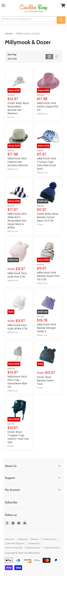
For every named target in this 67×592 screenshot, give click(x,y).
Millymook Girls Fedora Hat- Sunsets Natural (17, 162)
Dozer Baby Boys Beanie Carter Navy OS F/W (47, 217)
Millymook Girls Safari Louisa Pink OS (47, 106)
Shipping (22, 539)
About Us (9, 539)
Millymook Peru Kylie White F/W (17, 326)
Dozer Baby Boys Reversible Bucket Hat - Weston (18, 108)
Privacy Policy (49, 539)
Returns (35, 539)
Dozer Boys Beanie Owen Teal (45, 380)
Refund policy (33, 547)
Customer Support (14, 543)
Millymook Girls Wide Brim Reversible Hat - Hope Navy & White (17, 220)
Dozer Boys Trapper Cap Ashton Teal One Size (18, 437)
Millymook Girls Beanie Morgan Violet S (46, 328)
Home (9, 33)
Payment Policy (52, 547)
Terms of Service (14, 547)
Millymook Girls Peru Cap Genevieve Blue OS (17, 382)
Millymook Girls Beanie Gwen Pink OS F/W (48, 276)
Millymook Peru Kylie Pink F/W (17, 275)
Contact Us (34, 543)
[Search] (61, 20)
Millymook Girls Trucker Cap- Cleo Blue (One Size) (46, 164)
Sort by (11, 54)
